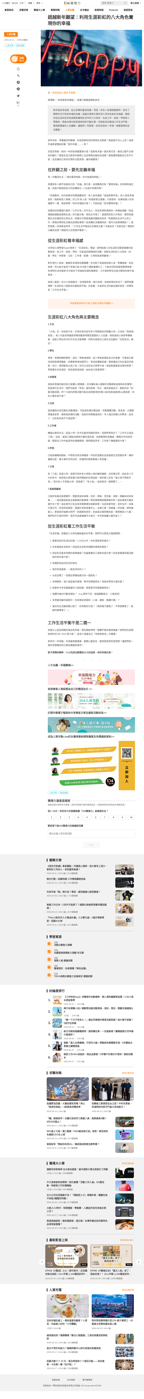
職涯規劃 (20, 45)
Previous (42, 1262)
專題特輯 (55, 10)
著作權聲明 (87, 1380)
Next (138, 1262)
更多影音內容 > (127, 1240)
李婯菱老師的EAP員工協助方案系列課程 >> (91, 303)
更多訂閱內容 (128, 1073)
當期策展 (128, 10)
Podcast (113, 10)
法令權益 (84, 10)
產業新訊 (9, 10)
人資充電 (69, 10)
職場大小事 (39, 10)
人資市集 (9, 45)
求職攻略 (23, 10)
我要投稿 (56, 1380)
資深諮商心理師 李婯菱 (63, 93)
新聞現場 (99, 10)
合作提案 (71, 1380)
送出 (91, 845)
